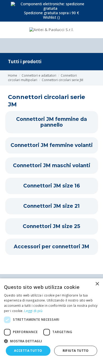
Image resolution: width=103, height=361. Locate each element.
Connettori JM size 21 (51, 206)
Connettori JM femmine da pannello (51, 122)
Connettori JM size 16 (51, 186)
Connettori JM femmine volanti (52, 145)
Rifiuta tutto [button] (76, 350)
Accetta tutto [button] (28, 350)
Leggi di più (33, 311)
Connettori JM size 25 (51, 226)
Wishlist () (51, 17)
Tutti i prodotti (24, 61)
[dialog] (51, 319)
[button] (51, 341)
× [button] (97, 284)
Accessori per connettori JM (51, 247)
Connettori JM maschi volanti (51, 166)
